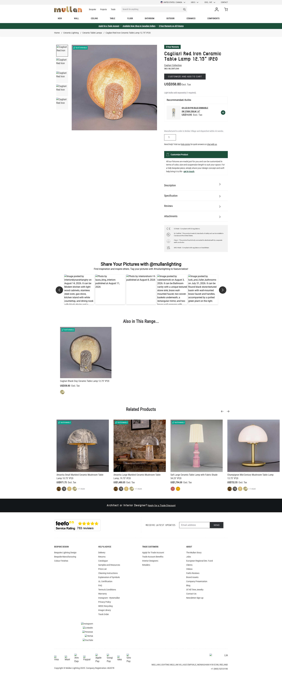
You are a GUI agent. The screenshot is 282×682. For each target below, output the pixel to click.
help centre (185, 144)
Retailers (146, 565)
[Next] (229, 411)
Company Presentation (196, 581)
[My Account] (217, 9)
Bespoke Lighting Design (65, 552)
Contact (224, 2)
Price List (102, 569)
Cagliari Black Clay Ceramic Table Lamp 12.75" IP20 (84, 381)
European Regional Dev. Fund (199, 561)
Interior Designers (150, 561)
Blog (188, 585)
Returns (101, 557)
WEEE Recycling (105, 606)
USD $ (193, 2)
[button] (79, 289)
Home (57, 33)
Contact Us (191, 594)
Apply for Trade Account (153, 552)
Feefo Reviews (192, 573)
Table (112, 18)
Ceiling (94, 18)
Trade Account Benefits (152, 557)
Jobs (188, 557)
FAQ (100, 585)
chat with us (212, 144)
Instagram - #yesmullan (109, 598)
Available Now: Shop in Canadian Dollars (139, 26)
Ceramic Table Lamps (92, 33)
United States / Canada (172, 2)
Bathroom (149, 18)
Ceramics (191, 18)
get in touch (189, 171)
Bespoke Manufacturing (65, 557)
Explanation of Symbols (109, 577)
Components (213, 18)
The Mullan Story (194, 552)
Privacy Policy (104, 602)
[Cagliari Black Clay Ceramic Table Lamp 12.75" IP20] (85, 352)
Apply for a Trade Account (109, 26)
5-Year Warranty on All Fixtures (171, 26)
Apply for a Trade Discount (162, 505)
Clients (189, 565)
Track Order (103, 614)
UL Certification (105, 581)
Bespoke (92, 9)
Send (217, 525)
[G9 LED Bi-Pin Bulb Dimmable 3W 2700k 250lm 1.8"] (174, 112)
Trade (113, 9)
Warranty (102, 594)
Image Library (104, 610)
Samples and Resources (109, 565)
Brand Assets (192, 577)
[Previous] (223, 411)
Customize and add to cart (185, 76)
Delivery (101, 552)
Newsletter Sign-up (194, 598)
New (60, 18)
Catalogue (103, 561)
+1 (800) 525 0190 (219, 669)
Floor (130, 18)
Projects (103, 9)
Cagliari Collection (173, 65)
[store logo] (68, 9)
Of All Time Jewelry (194, 589)
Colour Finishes (61, 561)
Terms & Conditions (107, 589)
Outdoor (170, 18)
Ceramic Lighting (71, 33)
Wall (76, 18)
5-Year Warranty (172, 47)
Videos (189, 569)
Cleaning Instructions (108, 573)
